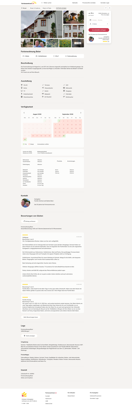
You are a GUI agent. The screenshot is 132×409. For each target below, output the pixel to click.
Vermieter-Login (105, 3)
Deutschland (71, 396)
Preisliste (59, 161)
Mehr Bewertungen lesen (31, 317)
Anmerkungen (71, 161)
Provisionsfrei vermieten (89, 3)
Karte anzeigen (30, 336)
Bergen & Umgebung (35, 8)
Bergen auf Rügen (47, 8)
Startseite (75, 3)
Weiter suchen (47, 3)
